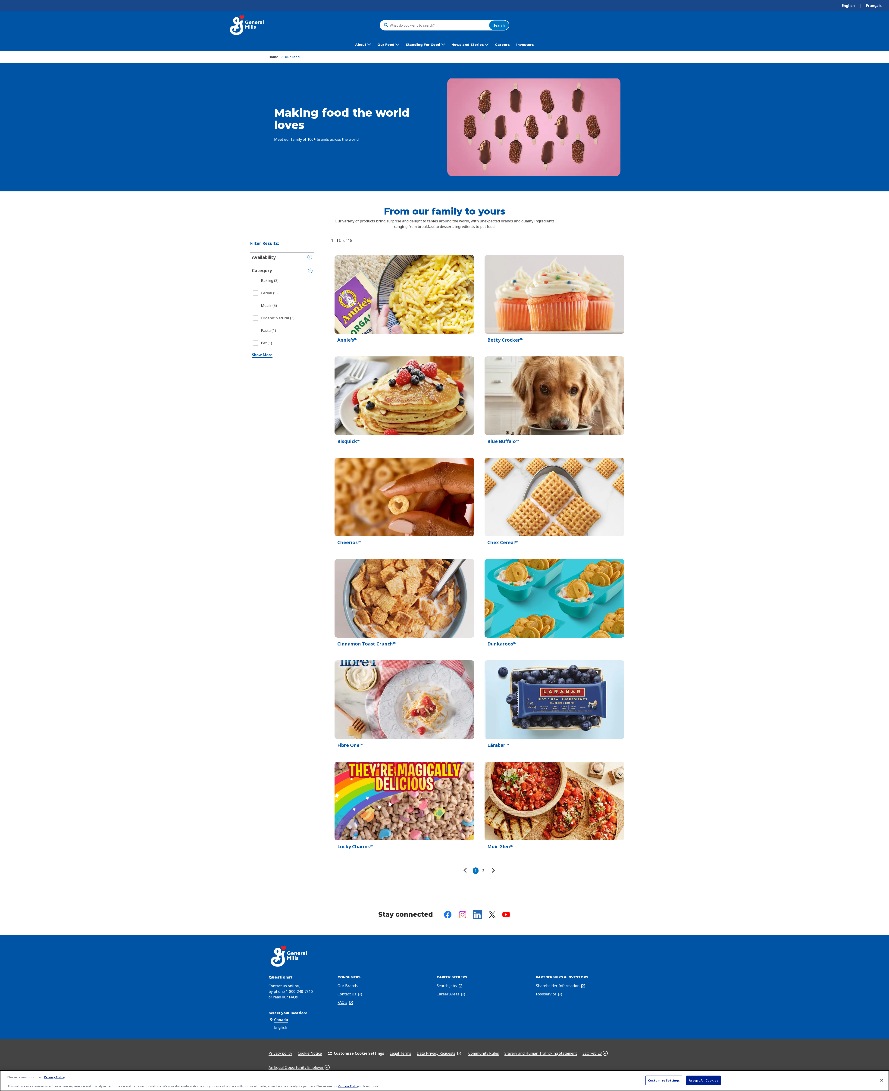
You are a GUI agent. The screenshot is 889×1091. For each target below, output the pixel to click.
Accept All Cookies (703, 1080)
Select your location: (288, 1013)
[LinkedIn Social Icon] (477, 914)
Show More (262, 354)
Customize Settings (664, 1080)
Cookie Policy (348, 1086)
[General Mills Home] (247, 25)
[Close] (881, 1080)
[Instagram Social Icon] (462, 914)
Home (273, 57)
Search (499, 25)
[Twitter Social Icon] (492, 914)
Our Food (292, 57)
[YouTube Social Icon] (506, 914)
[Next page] (492, 870)
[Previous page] (466, 870)
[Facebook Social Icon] (447, 914)
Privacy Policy (54, 1077)
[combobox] (438, 25)
